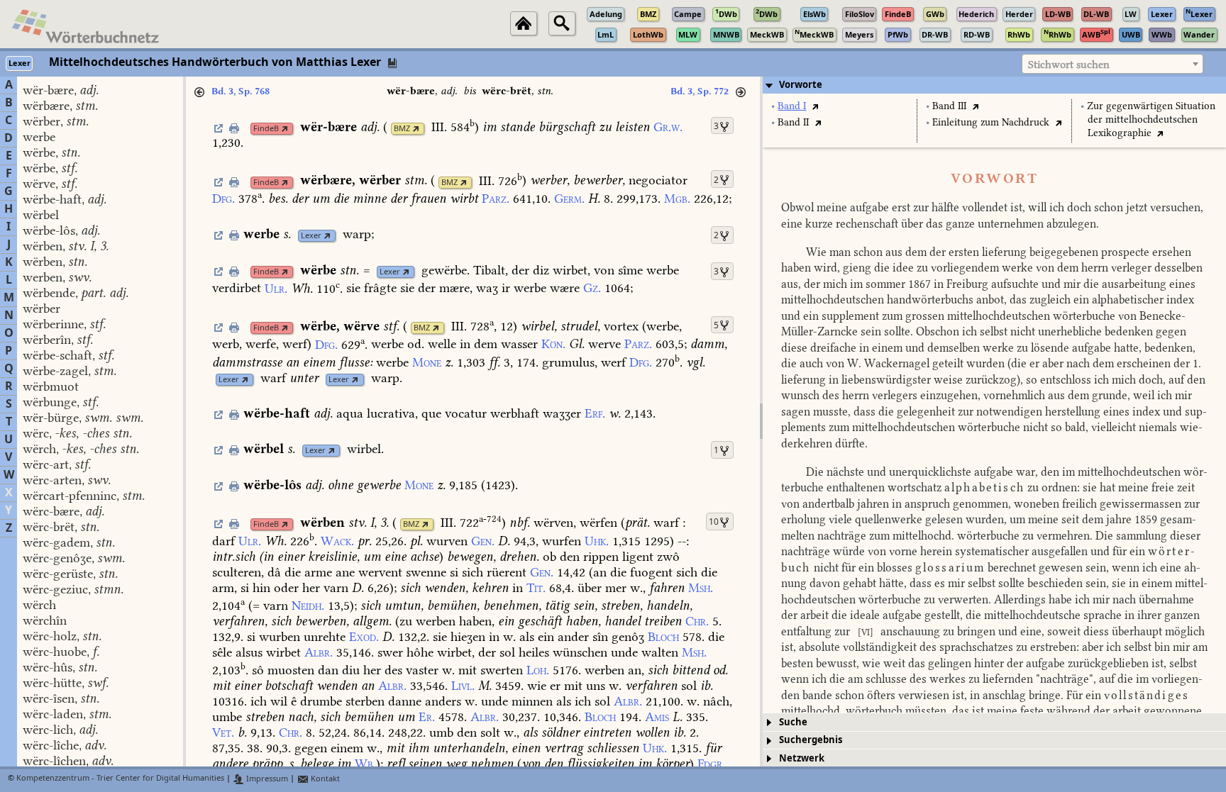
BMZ (402, 128)
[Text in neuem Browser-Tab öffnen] (815, 106)
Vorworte (800, 84)
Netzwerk (801, 758)
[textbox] (1112, 64)
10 (714, 521)
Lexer (311, 235)
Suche (793, 722)
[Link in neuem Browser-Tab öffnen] (285, 128)
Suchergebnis (810, 740)
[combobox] (1112, 64)
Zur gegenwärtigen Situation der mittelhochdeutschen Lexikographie (1151, 119)
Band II (793, 122)
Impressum (266, 779)
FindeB (266, 128)
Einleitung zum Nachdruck (990, 122)
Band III (949, 106)
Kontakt (324, 779)
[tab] (994, 85)
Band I (792, 106)
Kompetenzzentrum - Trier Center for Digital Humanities (120, 779)
